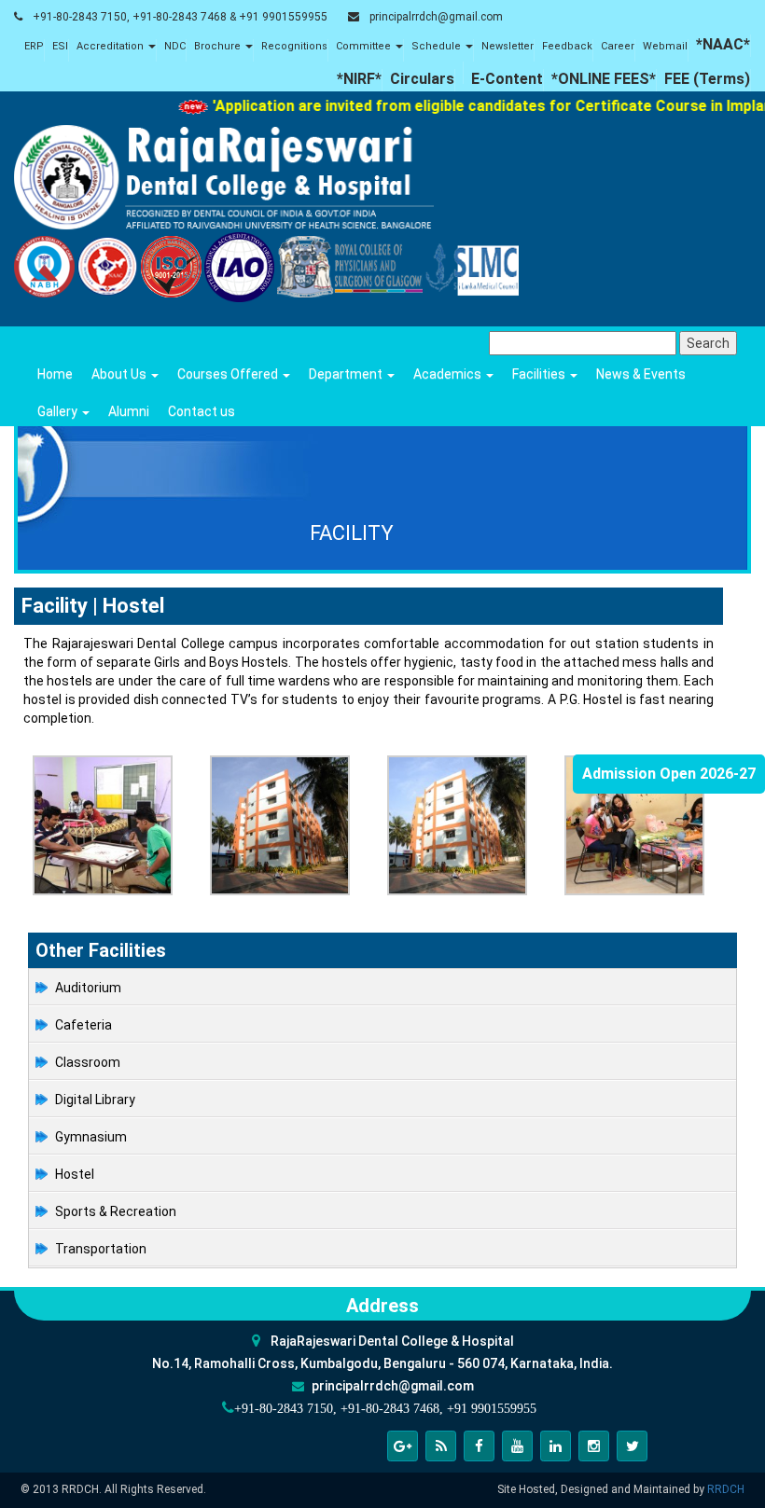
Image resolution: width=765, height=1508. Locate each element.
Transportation (100, 1248)
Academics (448, 374)
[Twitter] (632, 1446)
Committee (365, 46)
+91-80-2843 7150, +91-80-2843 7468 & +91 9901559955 (180, 16)
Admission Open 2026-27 (669, 773)
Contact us (201, 411)
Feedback (567, 46)
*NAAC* (723, 44)
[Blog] (440, 1446)
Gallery (58, 411)
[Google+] (402, 1446)
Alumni (128, 411)
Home (55, 374)
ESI (60, 46)
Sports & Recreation (115, 1211)
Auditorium (88, 987)
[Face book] (479, 1446)
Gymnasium (91, 1136)
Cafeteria (83, 1024)
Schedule (437, 46)
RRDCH (725, 1489)
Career (617, 46)
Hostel (74, 1174)
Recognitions (294, 46)
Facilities (540, 374)
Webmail (665, 46)
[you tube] (517, 1446)
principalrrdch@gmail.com (436, 16)
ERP (34, 46)
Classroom (87, 1062)
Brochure (218, 46)
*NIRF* (359, 79)
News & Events (641, 374)
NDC (175, 46)
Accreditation (111, 46)
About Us (120, 374)
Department (347, 374)
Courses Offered (229, 374)
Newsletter (507, 46)
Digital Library (95, 1099)
